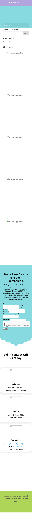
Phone (6, 312)
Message (6, 319)
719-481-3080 (18, 3)
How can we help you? (11, 314)
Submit (6, 328)
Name (5, 304)
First (21, 306)
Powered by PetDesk (13, 499)
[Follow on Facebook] (16, 506)
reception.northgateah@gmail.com (18, 444)
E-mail (5, 310)
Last (20, 308)
